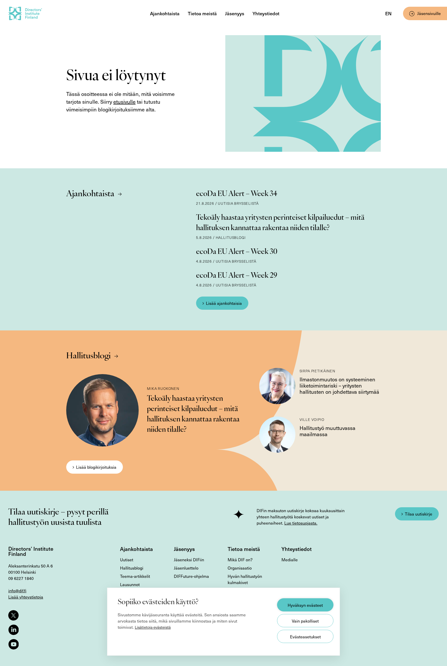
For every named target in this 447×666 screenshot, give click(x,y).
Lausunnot (130, 584)
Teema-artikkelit (135, 576)
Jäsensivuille (429, 13)
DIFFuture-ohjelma (191, 576)
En (388, 13)
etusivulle (124, 101)
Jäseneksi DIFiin (189, 559)
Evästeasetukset (305, 636)
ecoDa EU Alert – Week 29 (236, 275)
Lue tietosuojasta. (300, 523)
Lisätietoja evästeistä (153, 627)
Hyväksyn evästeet (305, 605)
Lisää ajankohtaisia (224, 303)
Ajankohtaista (165, 13)
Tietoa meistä (202, 13)
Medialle (289, 559)
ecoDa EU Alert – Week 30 (236, 252)
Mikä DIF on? (240, 559)
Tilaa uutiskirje (418, 514)
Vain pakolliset (305, 621)
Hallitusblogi (88, 356)
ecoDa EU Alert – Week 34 (236, 194)
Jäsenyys (234, 13)
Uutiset (126, 559)
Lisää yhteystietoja (25, 597)
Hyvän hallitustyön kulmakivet (245, 579)
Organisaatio (240, 568)
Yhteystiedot (265, 13)
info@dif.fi (17, 590)
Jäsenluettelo (186, 568)
